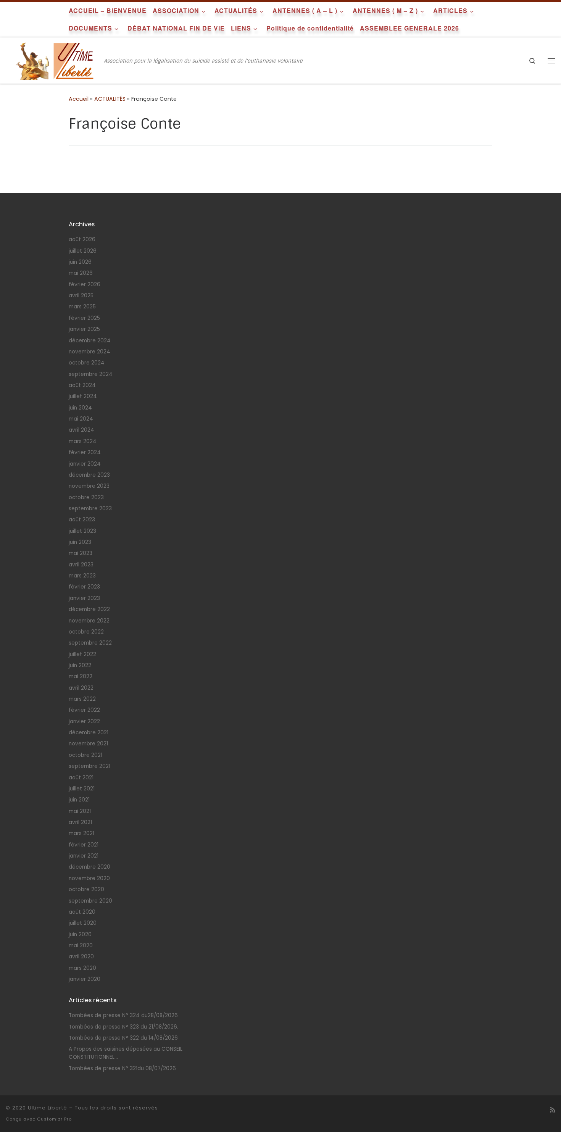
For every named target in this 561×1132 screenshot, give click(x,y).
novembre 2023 (89, 486)
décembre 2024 (90, 340)
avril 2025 (81, 295)
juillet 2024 (83, 396)
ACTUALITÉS (110, 99)
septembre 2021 (89, 766)
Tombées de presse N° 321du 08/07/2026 (122, 1068)
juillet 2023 (82, 531)
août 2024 (82, 385)
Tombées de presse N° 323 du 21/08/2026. (123, 1026)
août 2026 (82, 239)
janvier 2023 (84, 598)
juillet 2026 (83, 251)
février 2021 (83, 844)
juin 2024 (80, 407)
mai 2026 (81, 273)
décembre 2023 (89, 475)
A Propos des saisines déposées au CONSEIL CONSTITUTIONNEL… (125, 1053)
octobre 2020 (86, 889)
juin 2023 (80, 542)
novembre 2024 (89, 351)
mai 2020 (81, 945)
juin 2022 (80, 665)
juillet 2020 (83, 923)
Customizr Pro (54, 1119)
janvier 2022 (84, 721)
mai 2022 (80, 676)
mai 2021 (80, 811)
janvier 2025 (84, 329)
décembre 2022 (89, 609)
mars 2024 (83, 441)
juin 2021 (79, 799)
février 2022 (84, 710)
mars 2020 (82, 968)
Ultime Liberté (47, 1107)
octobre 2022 (86, 631)
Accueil (79, 99)
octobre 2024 (87, 362)
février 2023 (84, 586)
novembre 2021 (88, 743)
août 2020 (82, 912)
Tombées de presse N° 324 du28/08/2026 (123, 1015)
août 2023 (82, 519)
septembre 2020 (90, 901)
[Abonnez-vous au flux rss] (552, 1110)
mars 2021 (81, 833)
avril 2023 (81, 564)
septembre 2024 (91, 374)
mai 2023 (80, 553)
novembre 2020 (89, 878)
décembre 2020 (89, 867)
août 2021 (81, 777)
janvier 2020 (84, 979)
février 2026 (84, 284)
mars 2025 (82, 306)
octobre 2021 (85, 755)
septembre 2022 (90, 643)
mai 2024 (81, 418)
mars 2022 (82, 699)
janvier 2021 (83, 855)
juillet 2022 (82, 654)
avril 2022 (81, 688)
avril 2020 (81, 956)
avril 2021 (80, 822)
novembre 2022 (89, 620)
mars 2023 (82, 575)
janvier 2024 (85, 464)
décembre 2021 (88, 732)
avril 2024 (81, 430)
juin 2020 (80, 934)
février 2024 (85, 452)
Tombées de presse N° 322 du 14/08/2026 (123, 1038)
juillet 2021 (82, 788)
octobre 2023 (86, 497)
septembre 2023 (90, 508)
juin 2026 (80, 262)
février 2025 (84, 318)
